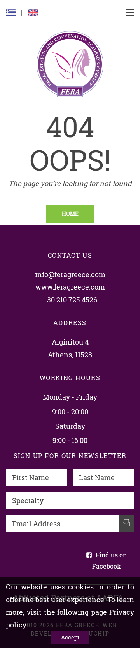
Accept (70, 637)
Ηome (70, 213)
